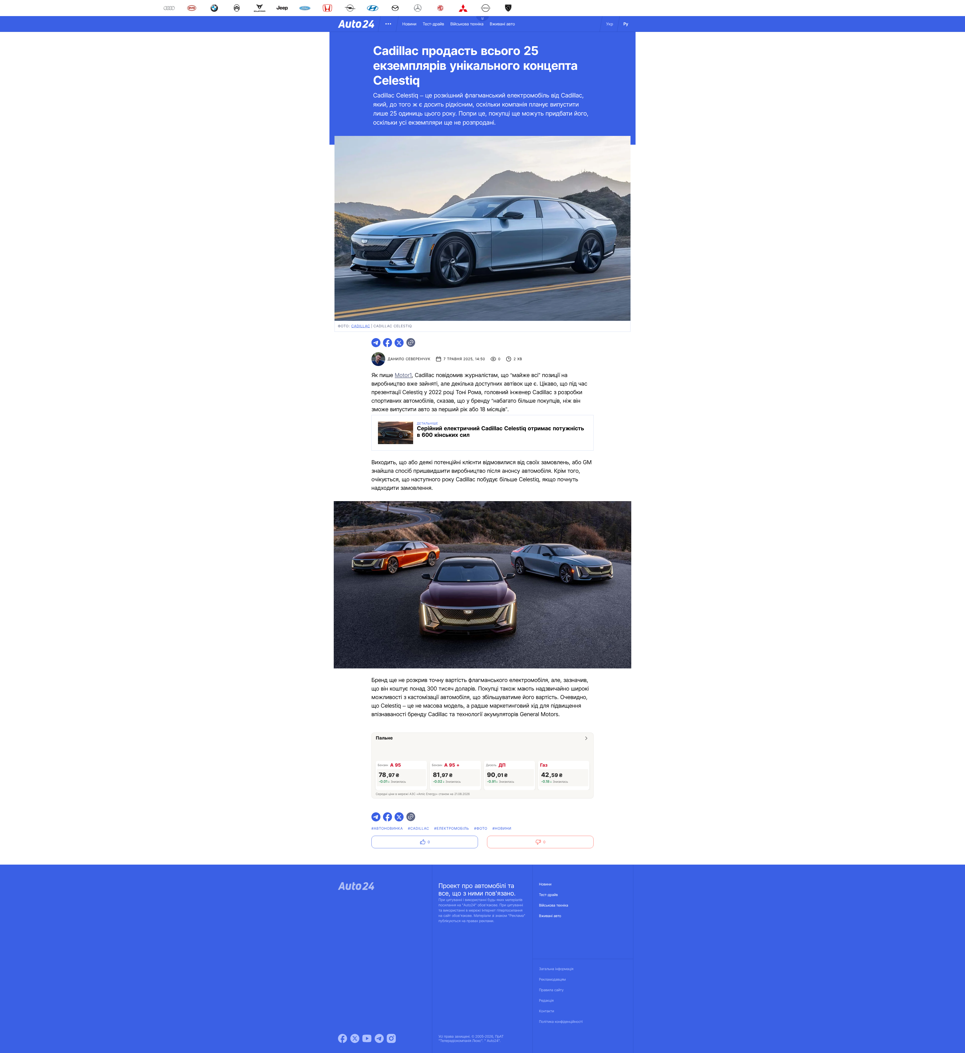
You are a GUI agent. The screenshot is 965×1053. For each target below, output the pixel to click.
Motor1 (403, 375)
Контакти (546, 1011)
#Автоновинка (387, 828)
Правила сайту (551, 990)
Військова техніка (467, 23)
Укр (609, 23)
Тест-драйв (433, 23)
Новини (409, 23)
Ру (625, 23)
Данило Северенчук (409, 359)
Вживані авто (502, 23)
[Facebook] (342, 1038)
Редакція (546, 1000)
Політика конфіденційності (561, 1022)
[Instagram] (391, 1038)
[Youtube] (366, 1038)
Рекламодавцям (552, 979)
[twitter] (399, 342)
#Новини (502, 828)
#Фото (481, 828)
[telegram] (375, 342)
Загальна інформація (556, 969)
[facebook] (387, 342)
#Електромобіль (451, 828)
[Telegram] (379, 1038)
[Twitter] (354, 1038)
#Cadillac (418, 828)
